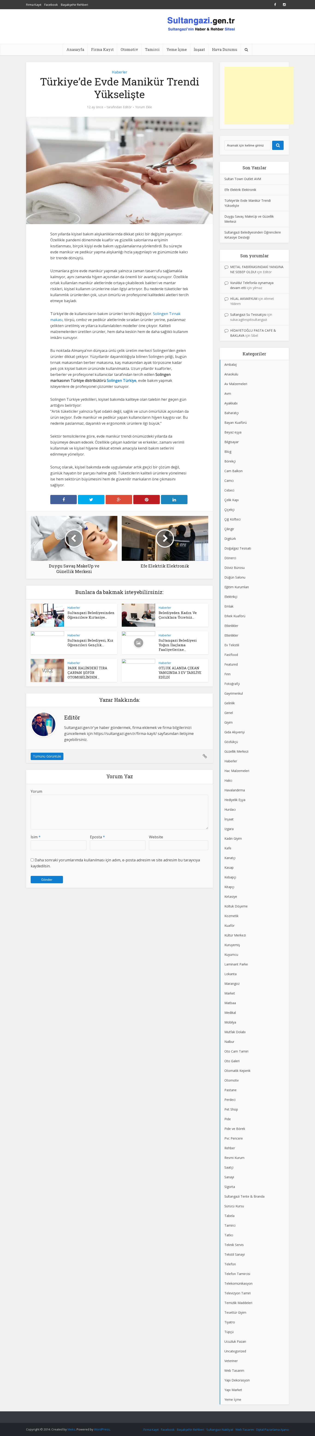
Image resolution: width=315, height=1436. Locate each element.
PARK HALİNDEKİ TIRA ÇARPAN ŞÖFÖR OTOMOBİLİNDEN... (87, 672)
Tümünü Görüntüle (47, 756)
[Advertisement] (259, 95)
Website (156, 836)
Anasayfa (75, 49)
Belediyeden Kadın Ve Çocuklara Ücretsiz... (178, 615)
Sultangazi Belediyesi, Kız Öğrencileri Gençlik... (90, 642)
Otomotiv (129, 49)
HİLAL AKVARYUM (243, 298)
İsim (36, 836)
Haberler (119, 72)
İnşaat (199, 49)
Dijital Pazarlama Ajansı (272, 1429)
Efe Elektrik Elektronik (240, 189)
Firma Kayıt (33, 5)
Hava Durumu (224, 49)
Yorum (36, 791)
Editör (127, 107)
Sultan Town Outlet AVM (242, 179)
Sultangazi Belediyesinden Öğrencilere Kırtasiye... (91, 615)
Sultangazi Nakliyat (219, 1429)
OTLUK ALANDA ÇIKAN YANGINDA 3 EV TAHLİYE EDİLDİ (180, 672)
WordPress (102, 1429)
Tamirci (152, 49)
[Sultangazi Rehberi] (200, 24)
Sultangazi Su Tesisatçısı (248, 314)
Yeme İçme (176, 49)
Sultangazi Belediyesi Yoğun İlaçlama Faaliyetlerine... (178, 645)
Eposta (97, 836)
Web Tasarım (244, 1429)
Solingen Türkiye (121, 380)
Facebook (51, 5)
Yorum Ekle (143, 107)
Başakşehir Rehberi (74, 5)
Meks (71, 1429)
